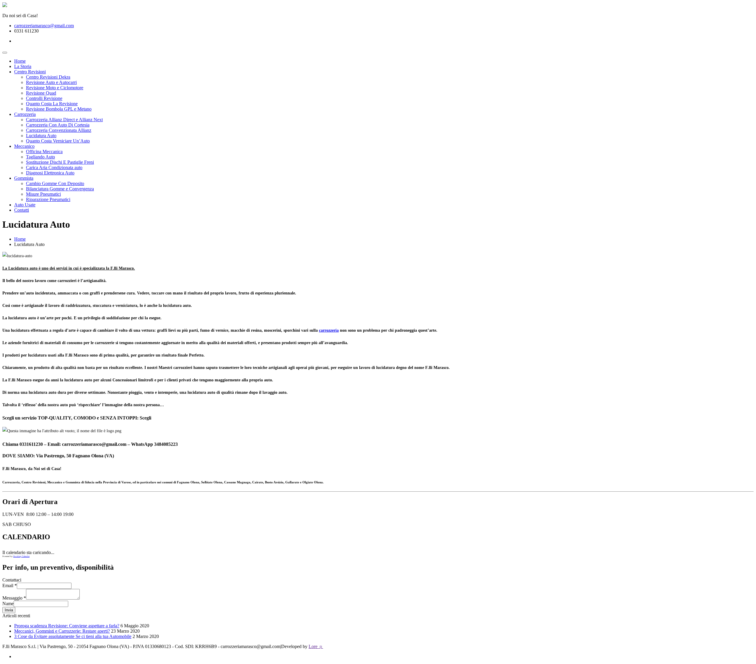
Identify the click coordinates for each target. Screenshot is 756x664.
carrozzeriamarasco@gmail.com (44, 25)
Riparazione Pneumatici (48, 199)
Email (9, 585)
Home (20, 61)
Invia (9, 610)
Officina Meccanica (44, 151)
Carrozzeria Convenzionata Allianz (58, 130)
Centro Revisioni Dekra (48, 77)
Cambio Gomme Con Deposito (55, 183)
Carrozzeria (25, 114)
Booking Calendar (21, 556)
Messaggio (14, 597)
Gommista (23, 178)
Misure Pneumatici (43, 194)
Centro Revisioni (30, 71)
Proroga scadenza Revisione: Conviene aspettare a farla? (66, 625)
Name (8, 603)
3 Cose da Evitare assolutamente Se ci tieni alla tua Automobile (72, 636)
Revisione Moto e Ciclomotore (54, 87)
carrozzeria (329, 330)
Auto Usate (24, 204)
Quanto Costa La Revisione (52, 103)
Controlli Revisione (44, 98)
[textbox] (378, 456)
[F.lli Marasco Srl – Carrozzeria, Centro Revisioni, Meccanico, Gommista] (4, 5)
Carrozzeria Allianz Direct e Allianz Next (64, 119)
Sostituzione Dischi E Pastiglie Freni (60, 162)
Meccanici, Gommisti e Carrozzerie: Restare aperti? (62, 631)
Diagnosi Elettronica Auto (50, 172)
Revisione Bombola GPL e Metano (59, 108)
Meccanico (24, 146)
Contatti (21, 210)
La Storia (22, 66)
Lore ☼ (316, 646)
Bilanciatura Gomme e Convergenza (60, 188)
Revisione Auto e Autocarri (51, 82)
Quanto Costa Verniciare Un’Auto (58, 140)
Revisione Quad (41, 92)
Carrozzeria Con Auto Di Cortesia (57, 124)
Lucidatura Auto (41, 135)
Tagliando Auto (40, 156)
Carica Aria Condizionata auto (54, 167)
